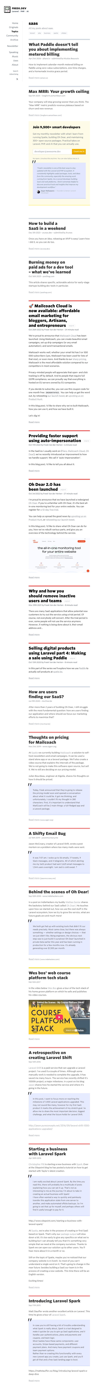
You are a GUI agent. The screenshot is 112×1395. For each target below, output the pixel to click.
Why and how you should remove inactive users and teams (52, 596)
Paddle (82, 668)
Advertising (13, 74)
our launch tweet (56, 396)
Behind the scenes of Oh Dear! (59, 892)
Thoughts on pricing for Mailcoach (49, 740)
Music (15, 56)
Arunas (69, 233)
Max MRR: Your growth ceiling (59, 91)
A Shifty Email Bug (47, 833)
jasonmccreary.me (50, 838)
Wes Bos (52, 988)
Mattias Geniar (73, 902)
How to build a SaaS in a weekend (47, 226)
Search (15, 71)
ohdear (63, 33)
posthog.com (48, 276)
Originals (13, 27)
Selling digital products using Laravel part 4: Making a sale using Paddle (57, 653)
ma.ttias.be (47, 701)
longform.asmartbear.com (53, 96)
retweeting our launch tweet (60, 519)
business (47, 33)
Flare (64, 451)
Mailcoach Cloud (68, 335)
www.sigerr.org (49, 746)
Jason (31, 1085)
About (15, 65)
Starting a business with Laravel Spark (48, 1151)
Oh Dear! (71, 905)
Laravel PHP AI (20, 11)
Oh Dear (33, 503)
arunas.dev (47, 233)
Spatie (35, 752)
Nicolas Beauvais (71, 58)
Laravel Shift (35, 1068)
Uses (15, 60)
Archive (14, 40)
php (39, 33)
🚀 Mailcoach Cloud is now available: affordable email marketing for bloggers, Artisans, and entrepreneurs (54, 316)
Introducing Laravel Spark (54, 1301)
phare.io (46, 58)
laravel (32, 33)
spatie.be (57, 672)
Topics (14, 31)
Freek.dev (19, 8)
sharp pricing (79, 359)
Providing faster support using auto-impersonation (55, 438)
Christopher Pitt (37, 1164)
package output (69, 1234)
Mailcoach (65, 752)
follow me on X (73, 158)
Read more (34, 78)
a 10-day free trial (49, 510)
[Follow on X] (17, 79)
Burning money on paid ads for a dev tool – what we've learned (51, 267)
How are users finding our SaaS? (46, 694)
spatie (56, 33)
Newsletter (12, 46)
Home (15, 23)
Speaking (13, 52)
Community (12, 35)
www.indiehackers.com (53, 896)
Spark (79, 1164)
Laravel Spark (58, 1315)
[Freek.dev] (7, 9)
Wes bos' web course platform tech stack (50, 975)
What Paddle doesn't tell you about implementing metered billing (53, 49)
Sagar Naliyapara (47, 191)
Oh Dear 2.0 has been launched (45, 487)
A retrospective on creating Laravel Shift (50, 1055)
